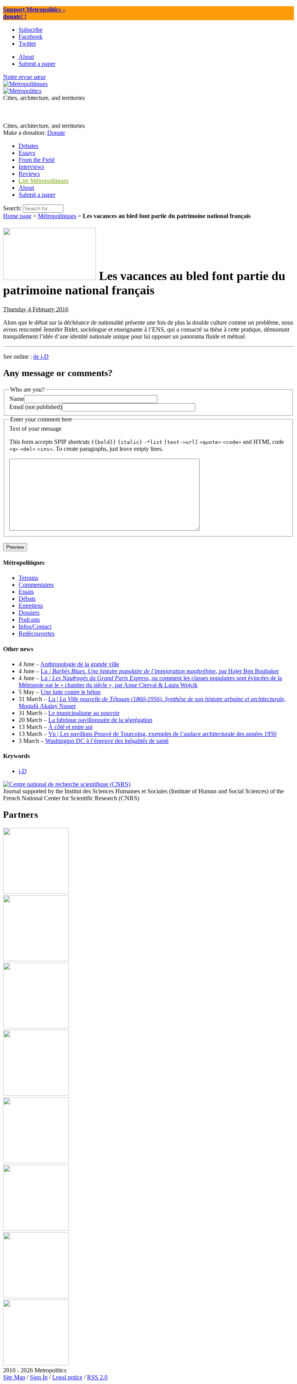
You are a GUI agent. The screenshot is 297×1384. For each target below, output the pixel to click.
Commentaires (36, 584)
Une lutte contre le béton (71, 692)
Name (16, 398)
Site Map (14, 1377)
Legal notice (67, 1377)
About (26, 187)
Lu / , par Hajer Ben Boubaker (160, 671)
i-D (23, 771)
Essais (26, 591)
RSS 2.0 (97, 1377)
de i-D (41, 356)
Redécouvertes (37, 633)
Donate (56, 132)
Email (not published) (35, 407)
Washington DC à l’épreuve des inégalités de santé (107, 741)
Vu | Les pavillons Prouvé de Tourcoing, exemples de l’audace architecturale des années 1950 (162, 734)
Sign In (39, 1377)
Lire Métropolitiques (43, 180)
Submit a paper (37, 194)
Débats (27, 598)
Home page (17, 216)
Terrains (28, 577)
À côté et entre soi (70, 727)
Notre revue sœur (24, 77)
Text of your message (35, 428)
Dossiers (29, 612)
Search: (12, 208)
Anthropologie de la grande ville (79, 664)
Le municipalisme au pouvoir (83, 713)
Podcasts (29, 619)
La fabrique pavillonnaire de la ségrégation (100, 720)
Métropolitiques (57, 216)
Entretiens (31, 605)
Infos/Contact (35, 626)
